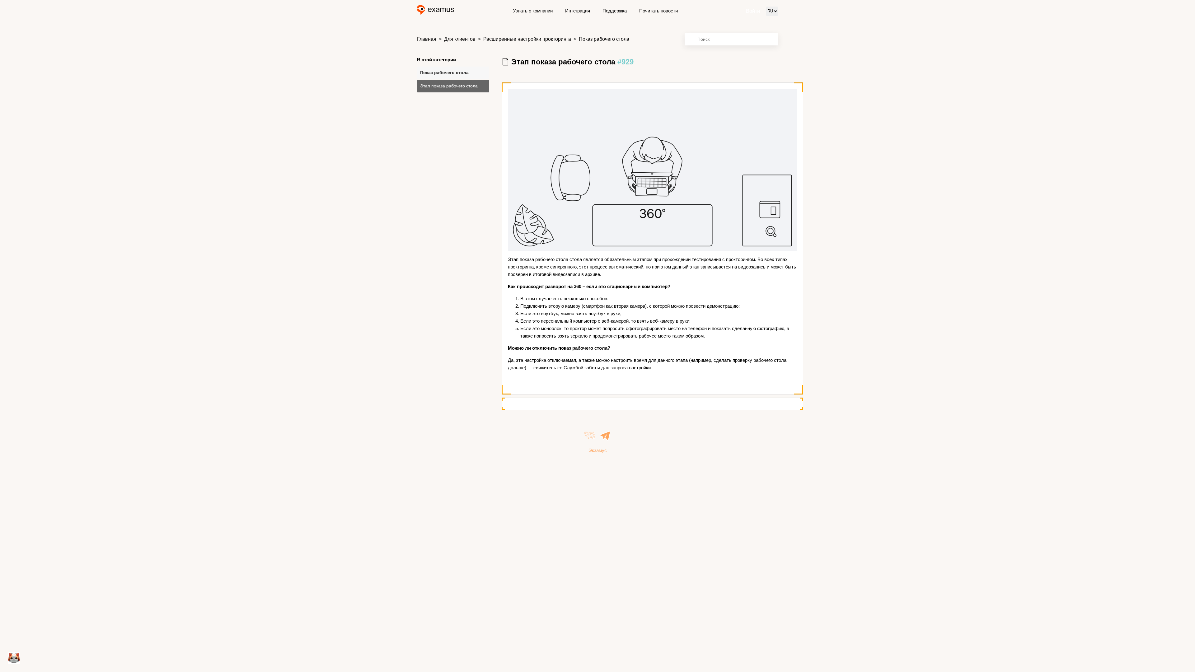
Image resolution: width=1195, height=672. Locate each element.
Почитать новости (658, 10)
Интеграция (577, 10)
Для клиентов (460, 39)
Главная (426, 39)
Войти (753, 11)
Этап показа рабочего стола (449, 86)
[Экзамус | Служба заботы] (435, 11)
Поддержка (614, 10)
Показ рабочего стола (604, 39)
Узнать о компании (533, 10)
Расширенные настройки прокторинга (527, 39)
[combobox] (731, 39)
